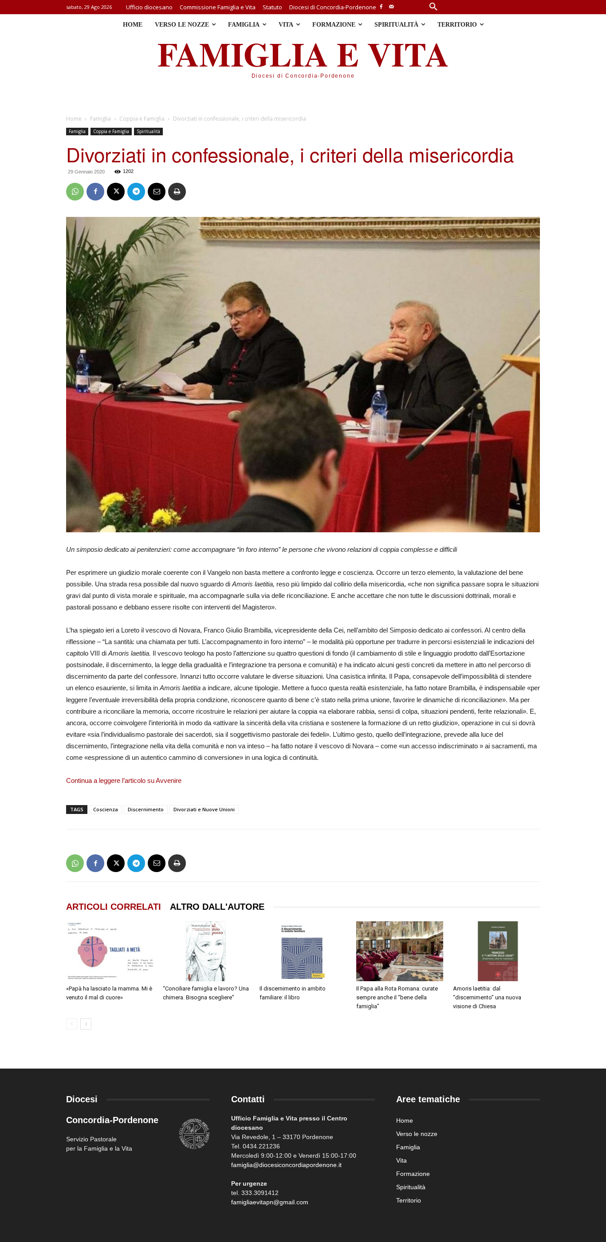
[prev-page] (71, 1024)
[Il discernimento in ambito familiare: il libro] (303, 951)
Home (74, 118)
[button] (433, 7)
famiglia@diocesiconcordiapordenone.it (286, 1164)
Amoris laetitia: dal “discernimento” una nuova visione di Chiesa (487, 997)
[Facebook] (381, 7)
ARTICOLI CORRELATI (113, 907)
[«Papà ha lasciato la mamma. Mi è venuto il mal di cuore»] (109, 951)
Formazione (413, 1173)
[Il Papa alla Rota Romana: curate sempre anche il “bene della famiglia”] (399, 951)
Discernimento (146, 809)
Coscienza (105, 809)
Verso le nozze (416, 1133)
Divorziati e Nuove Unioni (204, 809)
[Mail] (391, 7)
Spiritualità (148, 131)
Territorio (408, 1200)
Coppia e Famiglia (142, 118)
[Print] (177, 191)
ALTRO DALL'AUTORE (217, 907)
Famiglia (100, 118)
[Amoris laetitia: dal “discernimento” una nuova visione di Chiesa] (496, 951)
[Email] (156, 191)
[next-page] (85, 1024)
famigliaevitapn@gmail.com (269, 1202)
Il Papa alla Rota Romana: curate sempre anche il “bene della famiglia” (397, 997)
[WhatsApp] (75, 191)
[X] (116, 191)
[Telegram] (136, 191)
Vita (401, 1160)
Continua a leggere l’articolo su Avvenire (123, 780)
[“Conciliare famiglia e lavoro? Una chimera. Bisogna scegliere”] (206, 951)
